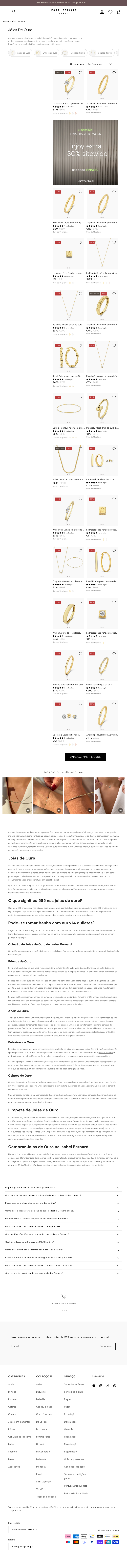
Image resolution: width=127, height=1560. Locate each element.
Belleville (40, 1399)
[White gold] (72, 113)
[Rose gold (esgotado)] (109, 283)
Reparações (70, 1436)
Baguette (41, 1391)
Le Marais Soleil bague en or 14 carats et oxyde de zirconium (68, 103)
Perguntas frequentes (75, 1485)
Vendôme (41, 1489)
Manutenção (70, 1444)
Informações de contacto (103, 1507)
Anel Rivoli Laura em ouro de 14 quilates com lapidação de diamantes (101, 103)
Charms (12, 1414)
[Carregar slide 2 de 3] (64, 1310)
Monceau (41, 1466)
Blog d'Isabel (70, 1451)
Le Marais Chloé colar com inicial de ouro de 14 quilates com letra (102, 273)
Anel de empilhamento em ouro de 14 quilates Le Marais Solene (68, 684)
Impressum (15, 1510)
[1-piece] (69, 438)
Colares (12, 1406)
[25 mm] (69, 386)
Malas (11, 1444)
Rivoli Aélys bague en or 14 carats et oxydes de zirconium (101, 684)
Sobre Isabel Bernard (75, 1384)
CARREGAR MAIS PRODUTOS (85, 756)
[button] (7, 11)
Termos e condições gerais (75, 1476)
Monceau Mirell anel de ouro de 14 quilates (101, 428)
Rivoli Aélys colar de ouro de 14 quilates (101, 376)
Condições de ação (74, 1466)
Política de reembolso (61, 1507)
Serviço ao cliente (73, 1391)
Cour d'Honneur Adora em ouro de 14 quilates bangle (68, 428)
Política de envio (81, 1507)
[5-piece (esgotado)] (75, 438)
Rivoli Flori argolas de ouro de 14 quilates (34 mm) (102, 581)
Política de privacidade (38, 1507)
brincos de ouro (79, 968)
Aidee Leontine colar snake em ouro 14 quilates (68, 479)
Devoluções (70, 1421)
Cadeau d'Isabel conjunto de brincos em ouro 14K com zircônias (100, 479)
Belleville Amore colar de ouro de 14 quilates (67, 324)
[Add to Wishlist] (80, 73)
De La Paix (41, 1421)
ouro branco (64, 889)
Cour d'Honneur (44, 1414)
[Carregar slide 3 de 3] (66, 1310)
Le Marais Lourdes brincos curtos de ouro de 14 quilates (67, 735)
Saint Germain (43, 1481)
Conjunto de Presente (19, 1436)
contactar (99, 1165)
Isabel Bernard (112, 1530)
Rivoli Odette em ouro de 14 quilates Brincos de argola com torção (68, 376)
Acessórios (14, 1466)
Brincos (12, 1391)
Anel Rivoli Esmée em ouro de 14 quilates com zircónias (69, 530)
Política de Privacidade (76, 1493)
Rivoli (39, 1474)
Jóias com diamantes (19, 1421)
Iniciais (11, 1429)
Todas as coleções (46, 1496)
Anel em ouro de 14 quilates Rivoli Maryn (66, 633)
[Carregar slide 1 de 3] (62, 1310)
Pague (67, 1399)
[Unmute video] (28, 810)
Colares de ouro (15, 1082)
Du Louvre (41, 1429)
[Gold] (69, 113)
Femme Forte (43, 1436)
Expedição (69, 1414)
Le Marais (41, 1459)
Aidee (39, 1384)
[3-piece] (72, 438)
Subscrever (106, 1346)
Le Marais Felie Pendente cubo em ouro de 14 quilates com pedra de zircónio (101, 633)
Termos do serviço (17, 1507)
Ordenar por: (77, 63)
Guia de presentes (74, 1459)
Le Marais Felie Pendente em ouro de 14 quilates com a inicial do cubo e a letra (68, 273)
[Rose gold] (75, 113)
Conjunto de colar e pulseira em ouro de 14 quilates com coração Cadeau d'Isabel (69, 581)
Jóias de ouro (18, 21)
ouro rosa (52, 889)
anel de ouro (80, 1028)
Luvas (11, 1459)
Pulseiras (13, 1399)
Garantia (68, 1429)
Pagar (67, 1406)
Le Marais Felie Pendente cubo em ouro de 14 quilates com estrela (101, 530)
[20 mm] (72, 386)
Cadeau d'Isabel (44, 1406)
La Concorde (43, 1451)
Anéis (11, 1384)
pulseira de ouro (105, 1052)
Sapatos (12, 1451)
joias (101, 832)
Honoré (40, 1444)
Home (6, 21)
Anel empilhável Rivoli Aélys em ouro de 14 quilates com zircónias (101, 735)
